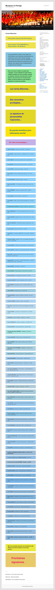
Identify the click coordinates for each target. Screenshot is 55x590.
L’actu (42, 26)
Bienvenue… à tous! (43, 88)
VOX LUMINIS (42, 72)
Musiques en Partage (14, 5)
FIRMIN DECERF (42, 78)
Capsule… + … (8, 28)
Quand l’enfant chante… (44, 86)
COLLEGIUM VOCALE (43, 73)
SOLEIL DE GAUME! (43, 77)
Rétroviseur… (46, 91)
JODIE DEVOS (42, 71)
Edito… (7, 26)
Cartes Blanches (19, 26)
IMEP (41, 70)
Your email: (41, 59)
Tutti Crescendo (12, 26)
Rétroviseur (38, 26)
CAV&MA (41, 69)
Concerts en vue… (26, 26)
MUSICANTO (42, 80)
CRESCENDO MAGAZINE (44, 79)
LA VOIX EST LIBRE (43, 76)
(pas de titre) (42, 85)
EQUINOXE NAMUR (43, 75)
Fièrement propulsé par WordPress (27, 586)
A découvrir (32, 26)
